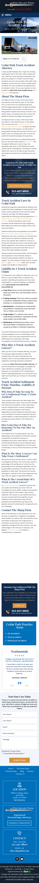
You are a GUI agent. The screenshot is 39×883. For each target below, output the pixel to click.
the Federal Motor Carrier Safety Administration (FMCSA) (19, 219)
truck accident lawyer (10, 485)
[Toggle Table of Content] (22, 59)
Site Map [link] (18, 869)
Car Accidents (14, 633)
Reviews (30, 771)
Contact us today (13, 530)
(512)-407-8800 (24, 9)
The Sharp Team (23, 768)
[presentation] (13, 686)
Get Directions (19, 800)
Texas (5, 263)
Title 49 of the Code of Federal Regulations (18, 234)
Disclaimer (5, 751)
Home (10, 768)
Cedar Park (29, 142)
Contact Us (19, 606)
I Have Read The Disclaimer (14, 753)
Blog (22, 771)
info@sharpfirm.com (19, 850)
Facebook (17, 859)
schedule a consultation (19, 823)
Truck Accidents (14, 637)
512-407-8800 (20, 191)
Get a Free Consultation (19, 186)
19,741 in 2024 (16, 263)
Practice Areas (11, 771)
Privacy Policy (15, 751)
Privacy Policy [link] (29, 869)
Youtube (22, 859)
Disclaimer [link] (9, 869)
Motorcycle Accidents (17, 641)
